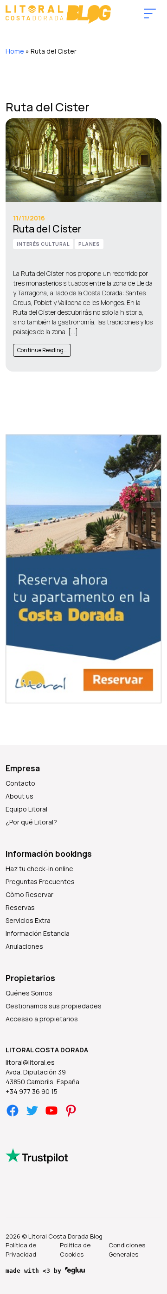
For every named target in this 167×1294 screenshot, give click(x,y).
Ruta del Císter (47, 228)
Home (15, 51)
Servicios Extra (28, 920)
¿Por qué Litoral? (31, 822)
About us (19, 796)
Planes (89, 244)
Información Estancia (38, 933)
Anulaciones (24, 946)
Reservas (20, 907)
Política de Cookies (75, 1249)
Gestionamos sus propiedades (54, 1005)
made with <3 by (35, 1270)
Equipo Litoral (26, 809)
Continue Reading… (42, 350)
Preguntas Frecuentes (40, 881)
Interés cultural (43, 244)
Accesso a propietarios (42, 1018)
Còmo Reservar (29, 894)
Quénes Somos (29, 993)
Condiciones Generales (127, 1249)
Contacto (20, 783)
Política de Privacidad (21, 1249)
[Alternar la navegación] (149, 14)
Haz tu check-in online (39, 868)
